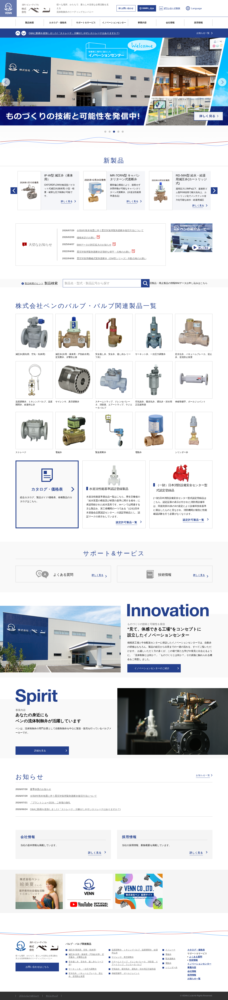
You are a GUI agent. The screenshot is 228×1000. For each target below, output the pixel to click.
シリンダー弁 (171, 967)
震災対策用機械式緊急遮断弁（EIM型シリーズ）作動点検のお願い (111, 258)
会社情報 (170, 22)
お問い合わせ (127, 8)
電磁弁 (168, 954)
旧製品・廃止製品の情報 (162, 283)
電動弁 (168, 963)
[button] (105, 132)
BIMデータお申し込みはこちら (191, 283)
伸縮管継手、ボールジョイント (126, 973)
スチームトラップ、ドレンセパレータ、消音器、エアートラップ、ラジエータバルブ (135, 963)
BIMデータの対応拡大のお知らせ (94, 244)
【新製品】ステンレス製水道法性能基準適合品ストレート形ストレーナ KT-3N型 (72, 33)
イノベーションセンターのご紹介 (151, 668)
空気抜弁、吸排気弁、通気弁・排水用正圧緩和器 (134, 969)
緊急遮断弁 (170, 959)
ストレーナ (170, 950)
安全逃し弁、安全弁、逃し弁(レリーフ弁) (86, 963)
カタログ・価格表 (57, 22)
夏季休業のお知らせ (40, 789)
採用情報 (198, 22)
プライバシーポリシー (29, 996)
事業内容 (142, 22)
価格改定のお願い (86, 237)
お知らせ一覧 (202, 33)
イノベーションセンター (114, 22)
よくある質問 (195, 957)
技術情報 (193, 960)
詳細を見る (40, 750)
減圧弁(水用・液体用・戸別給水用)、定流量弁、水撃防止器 (86, 956)
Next (23, 33)
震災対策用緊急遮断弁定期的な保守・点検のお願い (104, 251)
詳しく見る (94, 852)
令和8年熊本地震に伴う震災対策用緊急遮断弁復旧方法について (110, 230)
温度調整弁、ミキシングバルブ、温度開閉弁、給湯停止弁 (135, 951)
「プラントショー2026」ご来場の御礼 (50, 802)
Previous (18, 33)
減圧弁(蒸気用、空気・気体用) (82, 950)
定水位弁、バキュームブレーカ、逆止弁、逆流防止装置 (86, 975)
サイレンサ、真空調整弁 (123, 957)
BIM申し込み (148, 8)
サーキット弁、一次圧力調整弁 (83, 969)
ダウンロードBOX (172, 8)
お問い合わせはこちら (37, 967)
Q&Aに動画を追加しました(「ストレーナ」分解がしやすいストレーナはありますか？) (75, 809)
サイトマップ (52, 996)
